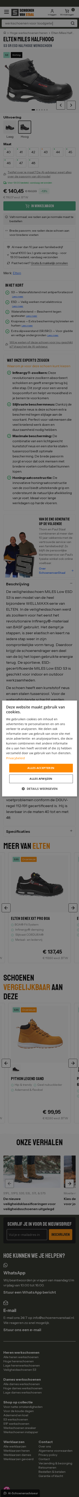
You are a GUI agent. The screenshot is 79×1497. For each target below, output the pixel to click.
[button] (40, 788)
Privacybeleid (15, 758)
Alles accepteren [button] (40, 768)
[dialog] (39, 748)
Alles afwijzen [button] (40, 779)
